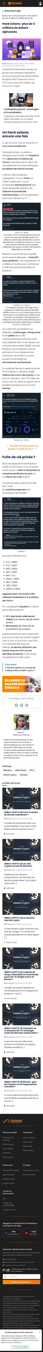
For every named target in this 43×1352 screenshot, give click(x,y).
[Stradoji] (15, 3)
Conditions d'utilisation (13, 1342)
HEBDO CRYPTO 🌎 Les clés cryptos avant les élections (18, 864)
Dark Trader (27, 1146)
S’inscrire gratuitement (21, 1282)
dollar (27, 657)
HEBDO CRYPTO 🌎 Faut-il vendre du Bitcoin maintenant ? (21, 813)
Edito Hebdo (10, 834)
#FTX (32, 770)
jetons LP (22, 198)
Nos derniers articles (11, 1170)
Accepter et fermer (20, 1347)
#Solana (24, 775)
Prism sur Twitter (21, 232)
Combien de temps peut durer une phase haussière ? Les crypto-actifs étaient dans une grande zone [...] (20, 826)
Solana (31, 79)
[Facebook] (21, 705)
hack (5, 146)
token (30, 640)
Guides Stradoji (9, 1179)
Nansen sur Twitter (21, 440)
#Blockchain (20, 770)
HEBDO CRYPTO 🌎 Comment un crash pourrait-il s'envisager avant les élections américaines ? (21, 1030)
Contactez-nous (9, 1210)
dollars (5, 86)
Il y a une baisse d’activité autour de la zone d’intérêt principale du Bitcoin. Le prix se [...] (21, 1098)
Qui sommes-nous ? (31, 1170)
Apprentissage (8, 1174)
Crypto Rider (28, 1142)
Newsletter (7, 1153)
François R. (11, 819)
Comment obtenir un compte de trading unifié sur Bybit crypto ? (20, 669)
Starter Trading (29, 1137)
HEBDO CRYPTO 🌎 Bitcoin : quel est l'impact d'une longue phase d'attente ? (20, 1084)
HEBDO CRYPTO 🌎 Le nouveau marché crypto (19, 919)
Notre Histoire (8, 1148)
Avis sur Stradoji (29, 1174)
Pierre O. (8, 63)
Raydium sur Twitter (21, 305)
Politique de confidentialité (29, 1340)
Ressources (6, 16)
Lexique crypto (8, 1183)
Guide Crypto (8, 1157)
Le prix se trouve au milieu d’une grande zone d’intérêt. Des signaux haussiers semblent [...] (19, 1044)
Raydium (21, 551)
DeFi (27, 155)
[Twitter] (16, 705)
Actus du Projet (12, 10)
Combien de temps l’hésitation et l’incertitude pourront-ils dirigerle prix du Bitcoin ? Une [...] (21, 990)
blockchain (29, 385)
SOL (5, 82)
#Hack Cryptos (10, 775)
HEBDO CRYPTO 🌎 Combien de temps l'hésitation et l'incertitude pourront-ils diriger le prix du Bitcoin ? (21, 976)
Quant (10, 640)
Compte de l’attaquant (21, 324)
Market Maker (28, 1150)
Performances (8, 1144)
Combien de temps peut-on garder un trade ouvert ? (23, 447)
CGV (4, 1199)
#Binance (7, 770)
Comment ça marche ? (8, 1138)
